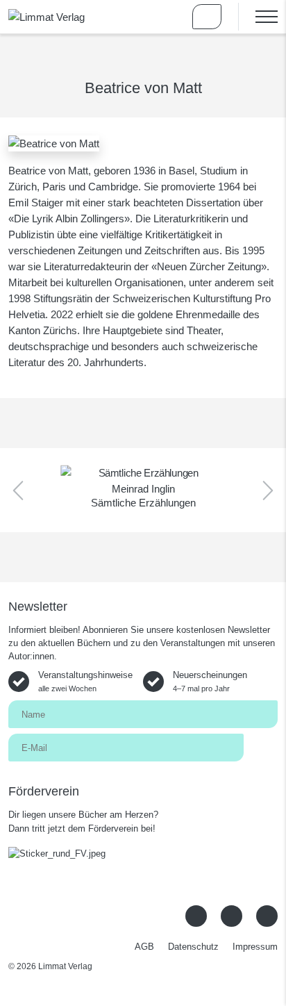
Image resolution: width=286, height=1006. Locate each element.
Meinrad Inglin (143, 489)
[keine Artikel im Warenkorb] (206, 16)
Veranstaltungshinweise (85, 681)
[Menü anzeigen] (258, 17)
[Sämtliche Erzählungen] (143, 473)
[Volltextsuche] (166, 16)
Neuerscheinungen (210, 681)
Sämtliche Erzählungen (143, 503)
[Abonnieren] (261, 746)
